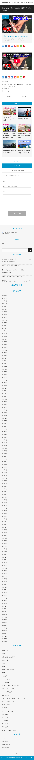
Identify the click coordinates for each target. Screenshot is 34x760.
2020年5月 (4, 298)
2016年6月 (4, 407)
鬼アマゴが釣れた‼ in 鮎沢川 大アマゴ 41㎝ (12, 276)
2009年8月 (4, 614)
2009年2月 (4, 630)
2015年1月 (4, 453)
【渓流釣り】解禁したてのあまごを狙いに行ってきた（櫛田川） (17, 281)
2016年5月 (4, 410)
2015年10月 (4, 429)
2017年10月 (4, 363)
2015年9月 (4, 431)
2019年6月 (4, 317)
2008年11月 (4, 633)
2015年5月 (4, 442)
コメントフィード (6, 744)
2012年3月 (4, 546)
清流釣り (4, 673)
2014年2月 (4, 483)
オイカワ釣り (5, 723)
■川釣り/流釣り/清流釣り (8, 657)
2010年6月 (4, 600)
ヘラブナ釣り (5, 717)
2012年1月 (4, 551)
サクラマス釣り (6, 704)
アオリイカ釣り (6, 679)
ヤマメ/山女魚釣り (7, 692)
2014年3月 (4, 481)
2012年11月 (4, 524)
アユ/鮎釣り (5, 676)
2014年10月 (4, 461)
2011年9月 (4, 562)
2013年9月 (4, 497)
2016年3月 (4, 415)
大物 (4, 88)
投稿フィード (5, 741)
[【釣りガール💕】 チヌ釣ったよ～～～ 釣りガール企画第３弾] (9, 111)
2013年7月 (4, 502)
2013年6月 (4, 505)
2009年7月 (4, 617)
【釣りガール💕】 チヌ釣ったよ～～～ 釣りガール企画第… (9, 118)
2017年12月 (4, 358)
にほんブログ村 (5, 233)
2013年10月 (4, 494)
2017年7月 (4, 371)
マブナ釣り (5, 714)
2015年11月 (4, 426)
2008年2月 (4, 636)
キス (11, 88)
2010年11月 (4, 587)
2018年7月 (4, 339)
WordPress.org (5, 747)
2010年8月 (4, 595)
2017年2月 (4, 385)
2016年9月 (4, 399)
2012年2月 (4, 549)
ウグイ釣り (5, 720)
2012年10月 (4, 527)
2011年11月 (4, 557)
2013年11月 (4, 491)
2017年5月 (4, 377)
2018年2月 (4, 352)
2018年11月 (4, 328)
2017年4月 (4, 380)
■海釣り (5, 17)
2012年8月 (4, 532)
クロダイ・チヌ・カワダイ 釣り (10, 685)
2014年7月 (4, 470)
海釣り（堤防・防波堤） (9, 40)
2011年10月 (4, 560)
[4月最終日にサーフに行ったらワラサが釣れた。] (9, 144)
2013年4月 (4, 511)
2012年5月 (4, 540)
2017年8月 (4, 369)
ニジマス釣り (5, 695)
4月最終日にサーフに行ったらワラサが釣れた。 (9, 151)
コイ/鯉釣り (5, 708)
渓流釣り (4, 666)
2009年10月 (4, 611)
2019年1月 (4, 322)
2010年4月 (4, 603)
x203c (7, 88)
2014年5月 (4, 475)
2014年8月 (4, 467)
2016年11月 (4, 393)
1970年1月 (4, 641)
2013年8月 (4, 500)
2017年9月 (4, 366)
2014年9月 (4, 464)
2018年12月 (4, 325)
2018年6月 (4, 342)
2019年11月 (4, 306)
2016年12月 (4, 391)
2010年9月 (4, 592)
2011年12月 (4, 554)
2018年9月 (4, 333)
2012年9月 (4, 530)
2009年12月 (4, 606)
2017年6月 (4, 374)
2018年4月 (4, 347)
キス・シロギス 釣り (20, 40)
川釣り (3, 653)
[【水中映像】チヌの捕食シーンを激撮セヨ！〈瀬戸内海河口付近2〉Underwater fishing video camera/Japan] (9, 128)
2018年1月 (4, 355)
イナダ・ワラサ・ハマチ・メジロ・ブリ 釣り (14, 698)
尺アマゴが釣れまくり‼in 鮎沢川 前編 (11, 265)
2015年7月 (4, 437)
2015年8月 (4, 434)
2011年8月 (4, 565)
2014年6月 (4, 472)
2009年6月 (4, 619)
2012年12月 (4, 521)
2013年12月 (4, 489)
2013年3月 (4, 513)
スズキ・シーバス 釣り (8, 701)
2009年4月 (4, 625)
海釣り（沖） (14, 39)
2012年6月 (4, 538)
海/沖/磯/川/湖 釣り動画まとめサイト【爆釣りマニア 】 (18, 5)
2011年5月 (4, 573)
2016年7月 (4, 404)
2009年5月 (4, 622)
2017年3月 (4, 382)
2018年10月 (4, 331)
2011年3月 (4, 579)
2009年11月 (4, 609)
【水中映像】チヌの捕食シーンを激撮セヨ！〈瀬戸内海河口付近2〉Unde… (9, 135)
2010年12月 (4, 584)
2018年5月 (4, 344)
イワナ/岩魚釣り (6, 682)
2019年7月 (4, 314)
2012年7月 (4, 535)
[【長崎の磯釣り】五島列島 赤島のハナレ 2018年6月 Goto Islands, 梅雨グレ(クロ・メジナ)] (24, 144)
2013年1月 (4, 519)
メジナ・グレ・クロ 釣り (9, 688)
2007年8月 (4, 639)
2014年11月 (4, 459)
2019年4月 (4, 320)
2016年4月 (4, 412)
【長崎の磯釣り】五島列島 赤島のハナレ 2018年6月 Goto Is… (24, 152)
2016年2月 (4, 418)
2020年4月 (4, 301)
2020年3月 (4, 303)
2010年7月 (4, 598)
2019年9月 (4, 309)
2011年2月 (4, 581)
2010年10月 (4, 589)
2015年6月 (4, 440)
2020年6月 (4, 295)
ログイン (4, 739)
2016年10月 (4, 396)
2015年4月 (4, 445)
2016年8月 (4, 401)
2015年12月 (4, 423)
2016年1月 (4, 421)
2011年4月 (4, 576)
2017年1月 (4, 388)
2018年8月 (4, 336)
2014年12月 (4, 456)
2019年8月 (4, 312)
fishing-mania (10, 81)
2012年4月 (4, 543)
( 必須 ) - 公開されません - (10, 186)
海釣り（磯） (21, 39)
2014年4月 (4, 478)
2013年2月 (4, 516)
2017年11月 (4, 361)
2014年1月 (4, 486)
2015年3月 (4, 448)
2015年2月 (4, 451)
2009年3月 (4, 628)
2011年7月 (4, 568)
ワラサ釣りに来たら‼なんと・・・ (24, 119)
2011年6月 (4, 570)
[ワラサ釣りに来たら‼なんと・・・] (24, 112)
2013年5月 (4, 508)
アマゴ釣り (5, 727)
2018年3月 (4, 350)
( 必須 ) (6, 181)
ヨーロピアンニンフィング (9, 730)
